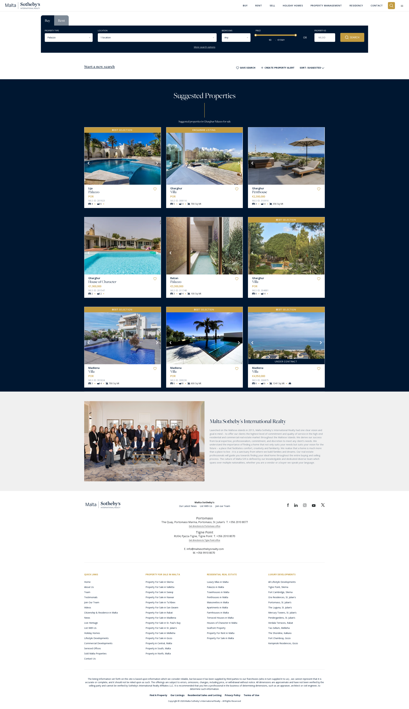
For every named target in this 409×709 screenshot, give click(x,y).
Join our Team (222, 506)
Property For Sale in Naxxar (160, 597)
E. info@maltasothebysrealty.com (204, 549)
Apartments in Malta (217, 607)
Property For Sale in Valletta (160, 587)
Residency (356, 5)
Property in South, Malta (158, 648)
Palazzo (93, 192)
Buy (47, 20)
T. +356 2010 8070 (224, 536)
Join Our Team (91, 602)
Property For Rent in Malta (220, 633)
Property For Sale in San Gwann (162, 607)
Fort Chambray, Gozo (279, 638)
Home (87, 581)
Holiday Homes (92, 633)
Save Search (247, 67)
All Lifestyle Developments (282, 581)
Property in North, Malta (158, 653)
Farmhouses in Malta (218, 612)
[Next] (156, 162)
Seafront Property (216, 627)
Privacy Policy (232, 695)
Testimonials (90, 597)
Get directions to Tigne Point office (204, 540)
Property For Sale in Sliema (160, 581)
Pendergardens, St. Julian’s (281, 617)
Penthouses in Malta (217, 597)
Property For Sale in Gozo (159, 638)
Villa (173, 192)
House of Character (102, 282)
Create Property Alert (279, 67)
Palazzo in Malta (215, 587)
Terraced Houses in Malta (220, 617)
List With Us (206, 506)
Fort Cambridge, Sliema (280, 592)
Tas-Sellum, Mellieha (279, 627)
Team (87, 592)
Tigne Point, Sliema (278, 587)
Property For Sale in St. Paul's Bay (163, 622)
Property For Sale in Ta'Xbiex (160, 602)
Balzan (174, 278)
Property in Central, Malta (159, 643)
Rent (61, 20)
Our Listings (177, 695)
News (87, 617)
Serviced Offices (92, 648)
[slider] (255, 35)
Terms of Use (251, 695)
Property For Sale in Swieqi (159, 592)
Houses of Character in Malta (222, 622)
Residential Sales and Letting (205, 695)
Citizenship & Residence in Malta (101, 612)
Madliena (94, 368)
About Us (89, 587)
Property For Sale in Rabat (159, 612)
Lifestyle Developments (96, 638)
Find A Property (158, 695)
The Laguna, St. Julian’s (280, 607)
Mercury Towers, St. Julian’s (282, 612)
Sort (310, 67)
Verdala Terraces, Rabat (280, 622)
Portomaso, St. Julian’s (279, 602)
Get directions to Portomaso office (204, 526)
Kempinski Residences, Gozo (283, 643)
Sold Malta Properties (95, 653)
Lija (90, 188)
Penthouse (259, 192)
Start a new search (99, 66)
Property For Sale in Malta (220, 638)
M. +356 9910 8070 (204, 553)
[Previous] (88, 162)
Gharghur (176, 188)
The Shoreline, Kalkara (279, 633)
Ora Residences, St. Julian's (282, 597)
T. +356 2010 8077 (237, 522)
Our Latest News (188, 506)
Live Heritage (91, 622)
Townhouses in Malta (218, 592)
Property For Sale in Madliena (161, 617)
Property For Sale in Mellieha (160, 633)
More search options (204, 47)
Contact (377, 5)
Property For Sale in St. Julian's (161, 627)
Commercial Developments (98, 643)
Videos (87, 607)
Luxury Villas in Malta (217, 581)
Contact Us (90, 658)
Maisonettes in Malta (218, 602)
